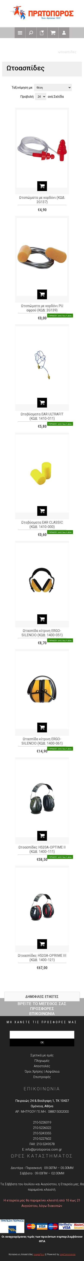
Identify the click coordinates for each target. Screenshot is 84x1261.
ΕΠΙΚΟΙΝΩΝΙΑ (42, 1013)
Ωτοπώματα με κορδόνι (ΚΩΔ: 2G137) (42, 200)
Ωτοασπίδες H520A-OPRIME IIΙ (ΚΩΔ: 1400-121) (42, 957)
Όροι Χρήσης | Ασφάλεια (42, 1071)
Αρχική (12, 46)
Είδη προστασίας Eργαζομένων (30, 52)
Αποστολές (42, 1066)
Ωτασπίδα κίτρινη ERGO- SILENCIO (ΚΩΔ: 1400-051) (42, 633)
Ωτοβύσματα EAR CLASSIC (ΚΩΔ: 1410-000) (42, 524)
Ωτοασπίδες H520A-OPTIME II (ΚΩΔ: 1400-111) (42, 849)
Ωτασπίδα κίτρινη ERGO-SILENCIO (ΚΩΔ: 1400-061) (42, 741)
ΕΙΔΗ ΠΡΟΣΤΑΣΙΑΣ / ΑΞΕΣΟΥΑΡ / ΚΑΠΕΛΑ (49, 46)
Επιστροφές (42, 1077)
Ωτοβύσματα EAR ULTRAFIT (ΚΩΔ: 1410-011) (42, 416)
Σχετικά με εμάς (42, 1055)
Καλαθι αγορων (53, 32)
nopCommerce (68, 1254)
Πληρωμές (42, 1061)
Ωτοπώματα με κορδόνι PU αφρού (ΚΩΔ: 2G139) (42, 308)
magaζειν (39, 1254)
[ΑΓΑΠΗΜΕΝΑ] (42, 32)
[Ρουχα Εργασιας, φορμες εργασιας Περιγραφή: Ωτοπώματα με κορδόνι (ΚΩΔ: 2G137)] (42, 143)
